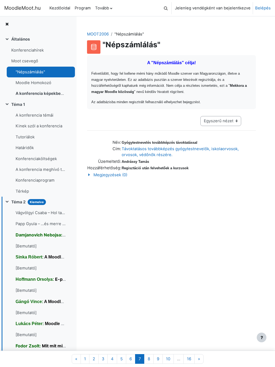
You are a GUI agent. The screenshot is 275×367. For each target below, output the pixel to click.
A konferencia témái (34, 115)
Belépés (263, 8)
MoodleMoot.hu (22, 8)
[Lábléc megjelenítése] (261, 337)
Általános (20, 39)
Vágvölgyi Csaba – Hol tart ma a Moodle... (41, 212)
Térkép (22, 191)
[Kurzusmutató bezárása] (7, 24)
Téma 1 (18, 104)
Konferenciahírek (27, 50)
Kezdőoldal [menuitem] (59, 8)
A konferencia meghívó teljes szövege (41, 169)
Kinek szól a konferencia (39, 126)
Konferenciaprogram (35, 180)
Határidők (25, 147)
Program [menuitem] (83, 8)
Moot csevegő (24, 61)
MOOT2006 (98, 34)
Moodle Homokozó (33, 82)
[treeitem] (38, 66)
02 (41, 93)
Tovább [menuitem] (102, 8)
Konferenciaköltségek (36, 158)
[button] (165, 8)
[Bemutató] (26, 246)
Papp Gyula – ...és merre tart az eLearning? (41, 223)
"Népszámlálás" (30, 72)
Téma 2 (18, 202)
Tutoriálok (25, 137)
